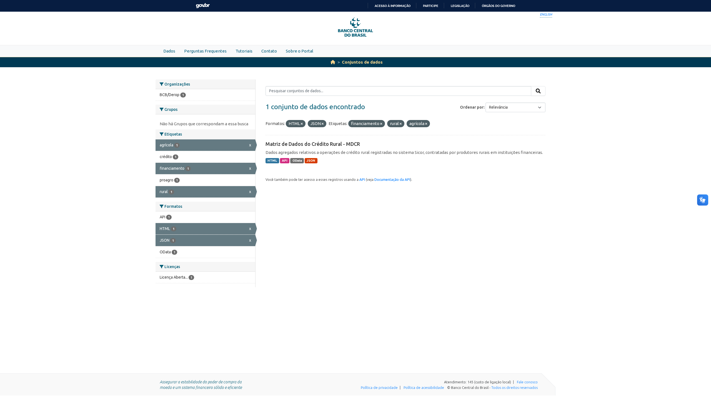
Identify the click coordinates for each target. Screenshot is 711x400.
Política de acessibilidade (424, 387)
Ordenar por (472, 107)
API (284, 160)
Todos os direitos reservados (514, 387)
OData (297, 160)
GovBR (203, 5)
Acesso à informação (392, 6)
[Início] (333, 62)
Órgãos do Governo (498, 6)
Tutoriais (244, 51)
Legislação (460, 6)
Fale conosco (527, 382)
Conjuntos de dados (362, 62)
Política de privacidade (379, 387)
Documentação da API (392, 179)
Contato (269, 51)
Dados (169, 51)
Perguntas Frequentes (205, 51)
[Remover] (302, 124)
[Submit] (538, 91)
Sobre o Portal (299, 51)
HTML (272, 160)
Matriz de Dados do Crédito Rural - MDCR (313, 144)
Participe (430, 6)
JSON (311, 160)
